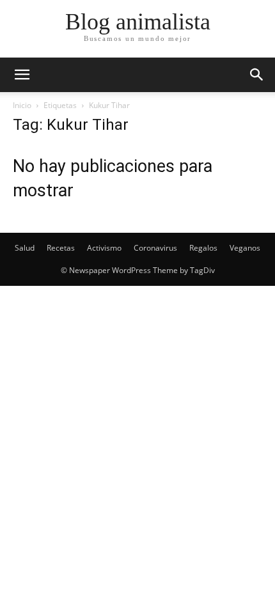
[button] (257, 75)
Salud (25, 247)
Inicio (22, 105)
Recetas (61, 247)
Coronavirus (155, 247)
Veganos (245, 247)
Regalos (203, 247)
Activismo (104, 247)
